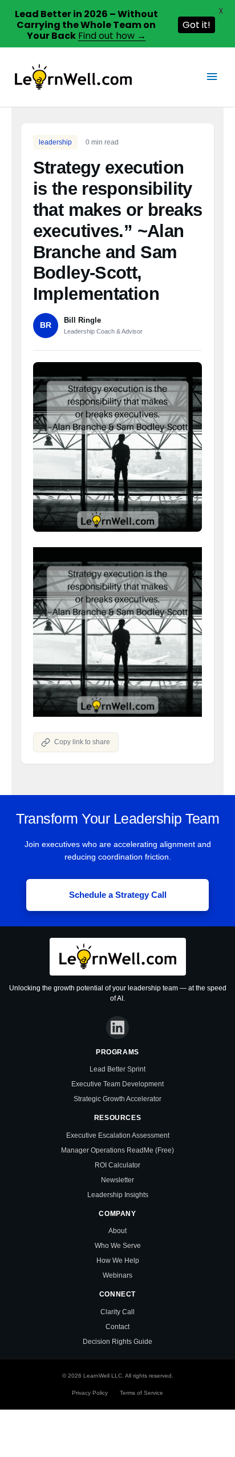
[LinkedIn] (117, 1027)
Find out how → (112, 35)
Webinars (117, 1275)
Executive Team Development (117, 1084)
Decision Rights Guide (117, 1342)
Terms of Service (141, 1393)
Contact (117, 1327)
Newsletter (117, 1180)
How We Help (117, 1261)
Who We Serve (118, 1246)
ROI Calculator (117, 1165)
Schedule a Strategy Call (118, 895)
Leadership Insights (117, 1195)
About (117, 1231)
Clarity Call (117, 1312)
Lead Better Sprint (117, 1069)
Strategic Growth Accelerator (117, 1099)
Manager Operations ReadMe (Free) (117, 1150)
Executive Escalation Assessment (117, 1135)
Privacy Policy (90, 1393)
